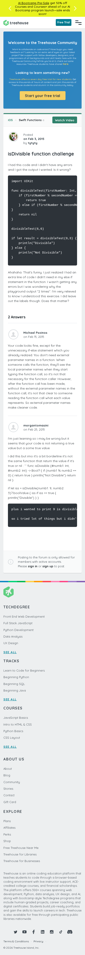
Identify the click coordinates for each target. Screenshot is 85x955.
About (7, 768)
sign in (32, 566)
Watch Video (64, 120)
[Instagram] (52, 932)
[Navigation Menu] (78, 22)
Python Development (18, 630)
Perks (7, 834)
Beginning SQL (14, 684)
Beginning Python (16, 677)
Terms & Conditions (16, 941)
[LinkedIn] (42, 932)
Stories (8, 788)
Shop (7, 841)
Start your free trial (42, 95)
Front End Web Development (24, 616)
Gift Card (9, 802)
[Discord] (70, 932)
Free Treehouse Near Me (21, 848)
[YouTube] (24, 932)
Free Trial (63, 22)
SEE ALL (10, 652)
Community (11, 782)
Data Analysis (12, 636)
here (65, 64)
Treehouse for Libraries (19, 854)
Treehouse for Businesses (21, 861)
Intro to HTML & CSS (17, 724)
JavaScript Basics (15, 717)
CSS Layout (11, 737)
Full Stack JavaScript (17, 623)
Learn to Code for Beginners (24, 670)
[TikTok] (61, 932)
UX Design (10, 643)
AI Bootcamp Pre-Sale (33, 3)
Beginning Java (14, 690)
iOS (10, 120)
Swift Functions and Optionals (41, 120)
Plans (7, 821)
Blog (6, 775)
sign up (47, 566)
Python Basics (13, 731)
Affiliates (9, 827)
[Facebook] (33, 932)
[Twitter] (15, 932)
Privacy (38, 941)
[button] (10, 8)
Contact (9, 795)
